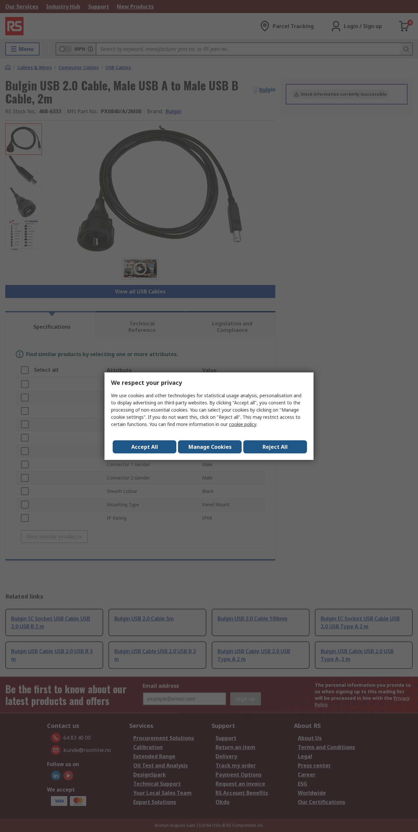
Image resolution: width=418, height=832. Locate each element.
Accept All (144, 446)
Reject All (275, 446)
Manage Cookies (210, 446)
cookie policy (242, 424)
